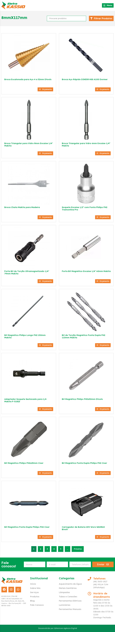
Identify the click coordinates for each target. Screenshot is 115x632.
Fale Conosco (37, 605)
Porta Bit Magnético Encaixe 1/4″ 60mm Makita (86, 271)
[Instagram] (11, 589)
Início (33, 584)
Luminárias (64, 605)
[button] (45, 89)
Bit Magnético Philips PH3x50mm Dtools (82, 399)
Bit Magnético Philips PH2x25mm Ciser (23, 463)
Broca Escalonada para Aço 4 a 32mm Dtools (27, 79)
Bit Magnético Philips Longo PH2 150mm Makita (25, 336)
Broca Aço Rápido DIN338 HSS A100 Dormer (85, 79)
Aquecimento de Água (70, 584)
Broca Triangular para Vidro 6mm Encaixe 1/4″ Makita (86, 144)
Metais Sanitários (68, 588)
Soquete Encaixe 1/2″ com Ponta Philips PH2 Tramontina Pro (84, 208)
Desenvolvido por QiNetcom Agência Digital (57, 628)
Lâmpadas (64, 592)
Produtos (34, 596)
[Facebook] (4, 589)
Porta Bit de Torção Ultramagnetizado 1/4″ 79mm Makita (26, 272)
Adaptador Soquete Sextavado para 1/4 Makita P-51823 (25, 400)
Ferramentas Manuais (70, 609)
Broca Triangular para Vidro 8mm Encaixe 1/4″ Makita (28, 144)
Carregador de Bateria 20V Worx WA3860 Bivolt (83, 528)
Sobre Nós (35, 588)
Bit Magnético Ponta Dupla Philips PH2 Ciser (84, 463)
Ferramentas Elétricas (70, 601)
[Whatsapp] (18, 589)
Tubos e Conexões (68, 596)
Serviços (34, 592)
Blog (32, 601)
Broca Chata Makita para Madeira (22, 207)
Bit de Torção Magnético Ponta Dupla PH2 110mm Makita (83, 336)
